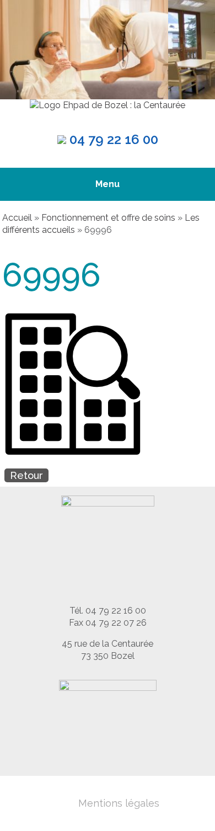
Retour (26, 475)
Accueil (17, 217)
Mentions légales (118, 803)
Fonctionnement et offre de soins (108, 217)
